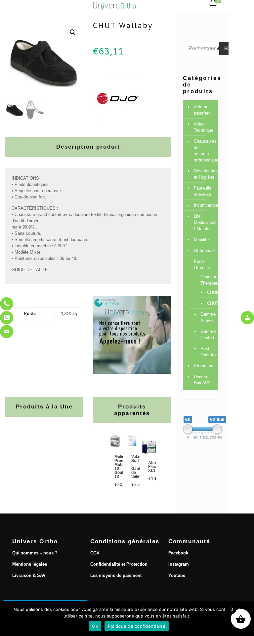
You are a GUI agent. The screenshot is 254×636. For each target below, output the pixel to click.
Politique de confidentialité (136, 626)
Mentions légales (29, 564)
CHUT (207, 303)
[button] (73, 32)
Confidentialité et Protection (119, 564)
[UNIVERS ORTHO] (114, 6)
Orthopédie (204, 250)
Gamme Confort (205, 334)
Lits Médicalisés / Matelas (204, 222)
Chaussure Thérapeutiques (205, 280)
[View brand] (118, 122)
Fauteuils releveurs (202, 191)
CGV (95, 552)
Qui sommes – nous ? (35, 552)
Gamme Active (205, 317)
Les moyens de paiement (116, 575)
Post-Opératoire (205, 351)
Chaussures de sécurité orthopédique (204, 150)
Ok (95, 626)
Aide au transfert (202, 110)
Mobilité (201, 239)
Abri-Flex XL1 (152, 466)
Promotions (204, 365)
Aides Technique (203, 127)
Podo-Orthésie (202, 264)
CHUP (207, 292)
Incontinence (204, 205)
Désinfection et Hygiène (204, 174)
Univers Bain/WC (202, 379)
